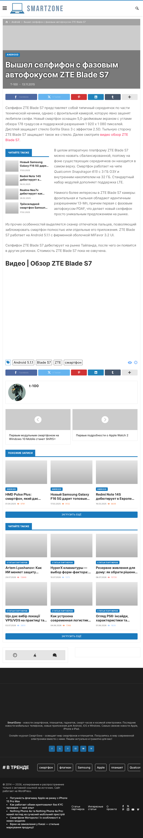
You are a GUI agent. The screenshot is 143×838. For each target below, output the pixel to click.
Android (16, 22)
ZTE (58, 362)
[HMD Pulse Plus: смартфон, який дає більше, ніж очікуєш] (26, 472)
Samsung (84, 767)
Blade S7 (44, 362)
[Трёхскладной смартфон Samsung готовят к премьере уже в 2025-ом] (11, 207)
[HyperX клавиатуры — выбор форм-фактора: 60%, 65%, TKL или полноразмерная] (71, 545)
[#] (123, 806)
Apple (101, 767)
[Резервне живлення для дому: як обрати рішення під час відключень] (117, 545)
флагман (65, 767)
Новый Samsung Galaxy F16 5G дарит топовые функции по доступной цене (34, 164)
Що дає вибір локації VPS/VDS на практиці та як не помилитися (24, 618)
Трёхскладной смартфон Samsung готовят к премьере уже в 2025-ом (33, 205)
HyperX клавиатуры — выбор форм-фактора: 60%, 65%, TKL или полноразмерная (69, 570)
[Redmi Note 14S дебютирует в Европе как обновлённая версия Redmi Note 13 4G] (11, 180)
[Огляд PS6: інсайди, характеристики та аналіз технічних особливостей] (117, 594)
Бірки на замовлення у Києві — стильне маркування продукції (32, 826)
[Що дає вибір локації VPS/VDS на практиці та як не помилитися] (26, 594)
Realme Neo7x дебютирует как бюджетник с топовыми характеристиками (33, 192)
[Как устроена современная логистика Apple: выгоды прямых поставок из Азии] (71, 594)
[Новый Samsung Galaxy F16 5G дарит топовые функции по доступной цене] (11, 166)
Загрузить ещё (71, 514)
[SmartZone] (36, 8)
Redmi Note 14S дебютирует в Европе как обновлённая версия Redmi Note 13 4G (34, 178)
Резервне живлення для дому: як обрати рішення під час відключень (116, 570)
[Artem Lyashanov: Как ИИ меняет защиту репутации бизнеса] (26, 545)
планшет (117, 767)
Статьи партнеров (17, 562)
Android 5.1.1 (23, 362)
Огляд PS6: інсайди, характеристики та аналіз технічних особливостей (112, 618)
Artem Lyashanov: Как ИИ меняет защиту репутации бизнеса (23, 570)
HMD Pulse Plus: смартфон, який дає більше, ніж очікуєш (21, 496)
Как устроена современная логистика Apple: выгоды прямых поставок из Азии (70, 618)
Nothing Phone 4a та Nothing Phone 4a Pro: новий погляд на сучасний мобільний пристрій (35, 812)
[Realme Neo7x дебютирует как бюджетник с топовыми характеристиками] (11, 194)
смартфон (73, 362)
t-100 (34, 386)
